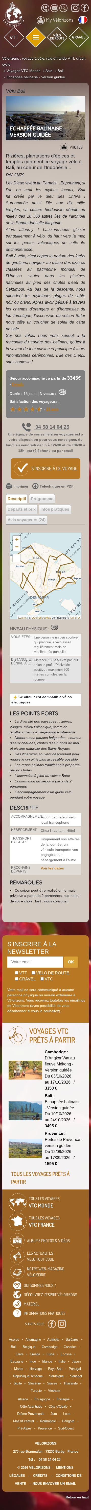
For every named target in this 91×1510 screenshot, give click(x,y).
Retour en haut (77, 1497)
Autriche (53, 1339)
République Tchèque (28, 1376)
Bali (13, 1347)
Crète (20, 1354)
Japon (76, 1361)
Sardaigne (56, 1376)
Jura (54, 1414)
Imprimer (20, 486)
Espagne (16, 1361)
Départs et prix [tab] (22, 509)
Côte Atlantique (31, 1406)
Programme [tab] (42, 499)
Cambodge (49, 1347)
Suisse (52, 1383)
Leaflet (22, 617)
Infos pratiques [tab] (54, 509)
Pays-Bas (55, 1369)
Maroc (18, 1369)
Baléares (72, 1339)
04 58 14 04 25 (51, 427)
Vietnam (54, 1391)
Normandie (48, 1421)
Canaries (70, 1347)
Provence (45, 1428)
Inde (33, 1361)
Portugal (75, 1369)
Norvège (36, 1369)
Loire (66, 1414)
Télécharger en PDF (57, 486)
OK (71, 962)
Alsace (23, 1399)
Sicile (18, 1383)
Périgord (68, 1421)
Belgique (29, 1347)
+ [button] (16, 539)
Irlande (47, 1361)
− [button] (16, 547)
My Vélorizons (59, 19)
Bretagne (63, 1399)
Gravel (27, 979)
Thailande (70, 1383)
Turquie (36, 1391)
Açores (14, 1339)
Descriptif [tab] (17, 499)
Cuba (50, 1354)
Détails (18, 384)
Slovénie (34, 1383)
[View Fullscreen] (16, 558)
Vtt (22, 973)
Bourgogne (42, 1399)
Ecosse (66, 1354)
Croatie (35, 1354)
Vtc (48, 979)
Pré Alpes (24, 1428)
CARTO (75, 617)
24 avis (52, 409)
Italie (61, 1361)
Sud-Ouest (66, 1428)
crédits (40, 1476)
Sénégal (76, 1376)
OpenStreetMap (41, 617)
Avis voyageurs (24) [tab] (27, 520)
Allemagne (33, 1339)
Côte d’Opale (58, 1406)
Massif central (23, 1421)
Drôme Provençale (30, 1414)
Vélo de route (52, 973)
